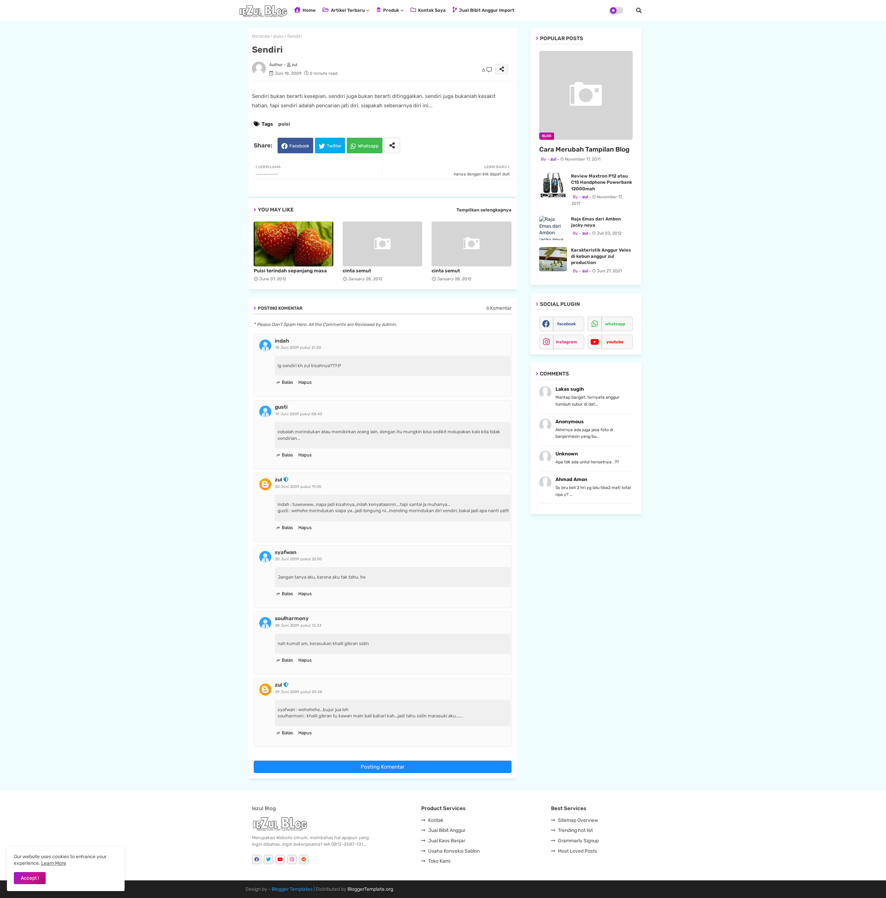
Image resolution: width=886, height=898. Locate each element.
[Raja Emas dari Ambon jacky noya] (553, 228)
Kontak (435, 820)
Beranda (261, 36)
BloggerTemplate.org (370, 889)
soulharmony (292, 618)
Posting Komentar (383, 767)
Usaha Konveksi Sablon (454, 851)
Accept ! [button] (30, 878)
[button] (639, 10)
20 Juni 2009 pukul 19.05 (298, 486)
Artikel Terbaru (347, 10)
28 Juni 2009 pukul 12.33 (298, 625)
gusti (281, 407)
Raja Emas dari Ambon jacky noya (596, 222)
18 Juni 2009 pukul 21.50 (298, 347)
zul (278, 480)
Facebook (299, 145)
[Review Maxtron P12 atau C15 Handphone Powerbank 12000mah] (553, 185)
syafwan (286, 552)
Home (308, 10)
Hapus (305, 382)
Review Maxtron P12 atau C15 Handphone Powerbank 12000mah (601, 182)
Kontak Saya (431, 10)
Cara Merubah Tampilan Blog (584, 149)
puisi (278, 36)
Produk (390, 10)
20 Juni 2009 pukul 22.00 (298, 559)
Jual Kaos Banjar (446, 841)
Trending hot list (575, 830)
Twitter (334, 145)
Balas (287, 382)
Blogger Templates (292, 889)
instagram (566, 341)
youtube (614, 341)
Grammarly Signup (578, 841)
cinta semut (357, 271)
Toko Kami (439, 861)
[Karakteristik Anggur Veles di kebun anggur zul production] (553, 259)
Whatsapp (368, 145)
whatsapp (615, 323)
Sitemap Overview (578, 820)
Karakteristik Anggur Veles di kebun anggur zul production (601, 256)
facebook (566, 323)
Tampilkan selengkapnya (484, 209)
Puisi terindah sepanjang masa (290, 271)
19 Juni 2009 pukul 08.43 (298, 414)
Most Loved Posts (577, 851)
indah (282, 341)
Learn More (53, 863)
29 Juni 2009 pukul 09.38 (298, 692)
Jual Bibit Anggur (446, 830)
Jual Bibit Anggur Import (486, 10)
